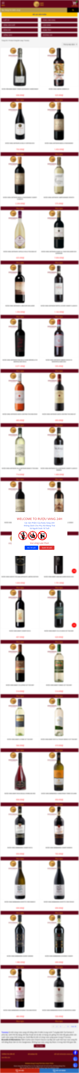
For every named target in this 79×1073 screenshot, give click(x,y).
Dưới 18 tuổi (47, 548)
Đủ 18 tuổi (31, 548)
